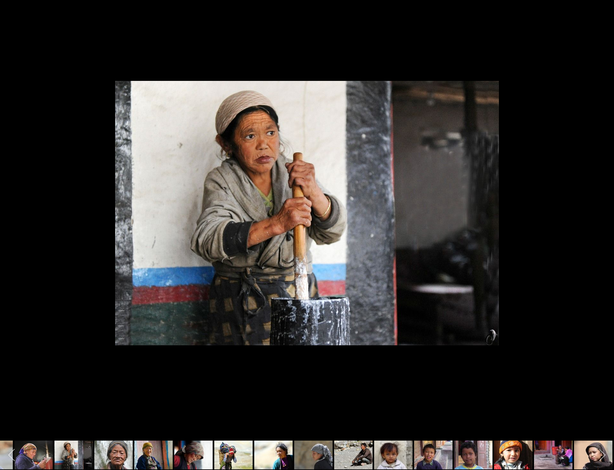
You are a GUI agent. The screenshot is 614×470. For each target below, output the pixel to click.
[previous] (11, 225)
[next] (603, 225)
